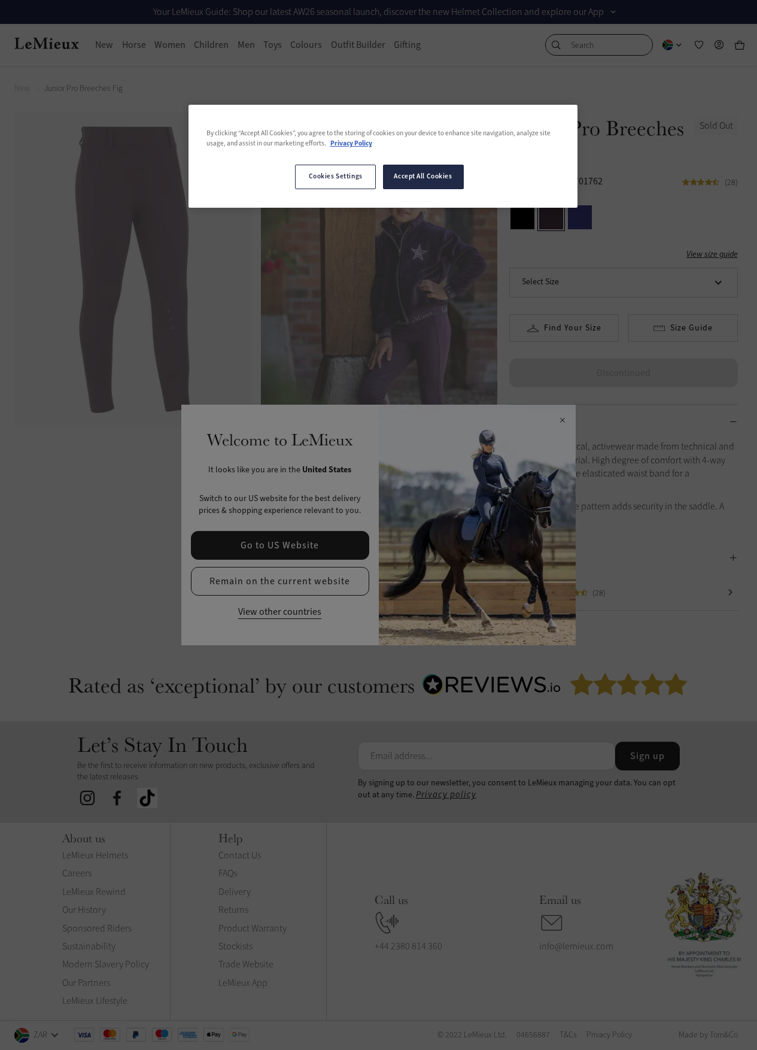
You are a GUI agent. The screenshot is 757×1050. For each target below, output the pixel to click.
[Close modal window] (562, 421)
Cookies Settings (336, 176)
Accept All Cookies (423, 176)
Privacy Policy (351, 143)
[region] (383, 156)
